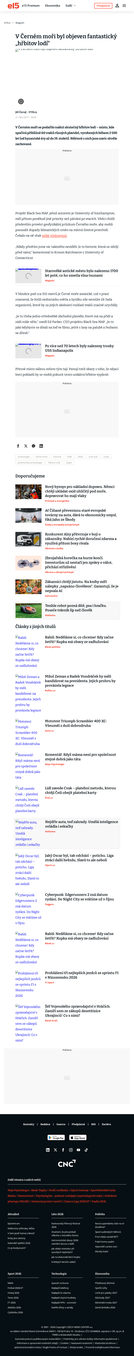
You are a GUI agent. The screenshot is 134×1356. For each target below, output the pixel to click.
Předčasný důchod (104, 1283)
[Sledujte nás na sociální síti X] (55, 1150)
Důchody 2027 (102, 1297)
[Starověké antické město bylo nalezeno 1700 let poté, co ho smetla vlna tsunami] (28, 276)
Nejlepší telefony (60, 1287)
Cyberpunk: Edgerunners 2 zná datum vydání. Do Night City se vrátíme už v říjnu (79, 897)
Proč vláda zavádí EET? (106, 1236)
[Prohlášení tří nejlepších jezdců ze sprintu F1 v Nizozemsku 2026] (28, 985)
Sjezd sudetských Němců (108, 1231)
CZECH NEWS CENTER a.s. (79, 1327)
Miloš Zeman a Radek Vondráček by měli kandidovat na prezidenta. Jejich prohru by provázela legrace (80, 681)
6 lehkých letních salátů (63, 1261)
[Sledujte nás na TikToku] (86, 1150)
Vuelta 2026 (99, 1201)
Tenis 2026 (13, 1297)
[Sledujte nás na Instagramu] (71, 1150)
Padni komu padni (104, 1241)
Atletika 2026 (14, 1307)
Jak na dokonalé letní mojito (65, 1257)
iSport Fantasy (79, 1190)
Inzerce (61, 1124)
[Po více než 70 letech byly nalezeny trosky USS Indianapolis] (28, 351)
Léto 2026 (57, 1214)
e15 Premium (31, 5)
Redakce (45, 1124)
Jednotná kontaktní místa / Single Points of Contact (40, 1347)
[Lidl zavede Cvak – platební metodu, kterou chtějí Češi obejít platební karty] (28, 800)
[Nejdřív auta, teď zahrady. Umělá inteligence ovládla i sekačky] (29, 833)
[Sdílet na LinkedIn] (41, 446)
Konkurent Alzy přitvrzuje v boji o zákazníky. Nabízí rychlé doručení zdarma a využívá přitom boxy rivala (81, 538)
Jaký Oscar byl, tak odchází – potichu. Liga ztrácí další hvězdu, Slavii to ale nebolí (79, 857)
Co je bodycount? (17, 1247)
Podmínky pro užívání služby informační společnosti (90, 1338)
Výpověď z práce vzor (106, 1246)
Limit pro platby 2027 (106, 1292)
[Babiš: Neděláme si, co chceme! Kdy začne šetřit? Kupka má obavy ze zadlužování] (28, 651)
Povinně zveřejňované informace (103, 1347)
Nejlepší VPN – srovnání (63, 1302)
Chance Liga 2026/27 (76, 1201)
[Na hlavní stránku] (13, 5)
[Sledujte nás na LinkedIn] (48, 1150)
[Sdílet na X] (26, 446)
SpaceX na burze (60, 1283)
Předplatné (78, 1124)
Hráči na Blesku (58, 1190)
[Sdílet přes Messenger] (33, 446)
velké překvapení (54, 235)
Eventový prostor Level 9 (46, 1201)
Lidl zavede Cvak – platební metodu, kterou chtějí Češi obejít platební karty (80, 790)
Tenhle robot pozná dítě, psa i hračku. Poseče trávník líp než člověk (76, 608)
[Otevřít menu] (124, 5)
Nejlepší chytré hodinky (63, 1297)
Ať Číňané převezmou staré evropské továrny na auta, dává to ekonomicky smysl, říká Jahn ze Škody (81, 515)
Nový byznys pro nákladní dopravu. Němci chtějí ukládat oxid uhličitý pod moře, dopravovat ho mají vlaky (79, 491)
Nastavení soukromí (81, 1343)
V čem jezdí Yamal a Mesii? (21, 1233)
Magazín (20, 22)
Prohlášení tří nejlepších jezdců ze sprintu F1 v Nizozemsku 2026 (81, 975)
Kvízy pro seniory (16, 1238)
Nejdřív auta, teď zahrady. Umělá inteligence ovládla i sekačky (81, 824)
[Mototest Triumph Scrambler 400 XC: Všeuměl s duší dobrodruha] (28, 733)
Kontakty (28, 1124)
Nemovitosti (26, 1195)
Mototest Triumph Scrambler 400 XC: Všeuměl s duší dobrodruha (76, 723)
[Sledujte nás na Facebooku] (63, 1150)
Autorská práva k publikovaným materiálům (38, 1338)
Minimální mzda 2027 (106, 1302)
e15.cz (7, 22)
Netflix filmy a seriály (62, 1307)
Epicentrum (14, 1223)
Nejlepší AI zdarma (61, 1292)
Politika (100, 1214)
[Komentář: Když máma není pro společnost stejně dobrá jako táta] (28, 766)
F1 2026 (12, 1302)
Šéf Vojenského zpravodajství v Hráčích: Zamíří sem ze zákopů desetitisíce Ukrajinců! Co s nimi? (77, 1011)
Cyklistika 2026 (15, 1312)
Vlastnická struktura (105, 1343)
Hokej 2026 (13, 1292)
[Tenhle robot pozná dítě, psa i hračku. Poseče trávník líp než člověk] (29, 610)
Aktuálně (13, 1214)
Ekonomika (52, 5)
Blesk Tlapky (39, 1190)
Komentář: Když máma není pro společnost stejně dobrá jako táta (80, 756)
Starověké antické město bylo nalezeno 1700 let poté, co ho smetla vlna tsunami (81, 273)
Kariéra (106, 1124)
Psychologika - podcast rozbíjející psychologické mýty (69, 1195)
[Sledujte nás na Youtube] (78, 1150)
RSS (93, 1124)
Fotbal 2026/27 (15, 1287)
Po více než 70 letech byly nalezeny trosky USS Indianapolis (79, 348)
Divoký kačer (101, 1251)
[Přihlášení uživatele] (117, 5)
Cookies (64, 1343)
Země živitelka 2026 (105, 1307)
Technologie (59, 1273)
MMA (10, 1283)
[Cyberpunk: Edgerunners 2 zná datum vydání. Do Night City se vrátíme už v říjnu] (28, 909)
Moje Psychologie (18, 1190)
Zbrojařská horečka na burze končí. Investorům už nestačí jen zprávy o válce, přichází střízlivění (78, 562)
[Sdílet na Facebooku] (18, 446)
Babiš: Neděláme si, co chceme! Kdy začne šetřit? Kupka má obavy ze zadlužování (79, 639)
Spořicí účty (101, 1287)
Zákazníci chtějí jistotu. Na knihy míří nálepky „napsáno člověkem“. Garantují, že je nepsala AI (81, 586)
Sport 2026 (14, 1273)
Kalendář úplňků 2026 (19, 1243)
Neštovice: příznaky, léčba (21, 1228)
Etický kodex (76, 1347)
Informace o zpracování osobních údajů (37, 1343)
